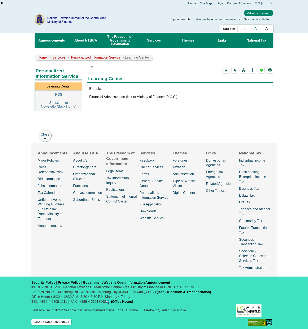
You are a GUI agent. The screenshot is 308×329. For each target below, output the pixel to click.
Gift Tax (244, 202)
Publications (115, 189)
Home (192, 3)
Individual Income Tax (208, 19)
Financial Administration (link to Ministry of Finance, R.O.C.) (133, 97)
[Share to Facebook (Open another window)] (252, 70)
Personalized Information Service (95, 57)
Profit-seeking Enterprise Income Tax (252, 176)
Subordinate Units (86, 199)
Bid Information (49, 179)
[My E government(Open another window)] (269, 322)
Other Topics (215, 190)
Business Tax (233, 19)
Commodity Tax (250, 221)
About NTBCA (85, 40)
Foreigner (180, 160)
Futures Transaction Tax (254, 230)
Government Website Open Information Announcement (126, 282)
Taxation (179, 167)
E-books (95, 88)
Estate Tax (247, 195)
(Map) (161, 292)
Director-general (85, 167)
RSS (270, 3)
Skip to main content (16, 2)
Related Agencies (219, 183)
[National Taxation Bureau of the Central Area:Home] (82, 19)
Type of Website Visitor (185, 183)
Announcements (51, 40)
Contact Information (87, 193)
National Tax (252, 19)
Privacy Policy (69, 282)
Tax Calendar (48, 193)
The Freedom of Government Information (119, 40)
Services (154, 40)
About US (80, 160)
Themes (188, 40)
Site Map (206, 3)
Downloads (148, 211)
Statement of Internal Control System (121, 199)
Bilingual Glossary (239, 3)
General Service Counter (152, 183)
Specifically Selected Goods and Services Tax (254, 255)
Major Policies (48, 160)
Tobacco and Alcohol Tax (254, 211)
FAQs (219, 3)
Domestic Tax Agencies (216, 163)
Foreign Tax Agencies (215, 174)
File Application (151, 204)
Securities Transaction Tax (251, 242)
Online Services (151, 167)
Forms (144, 174)
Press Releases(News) (50, 169)
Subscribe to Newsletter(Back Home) (58, 104)
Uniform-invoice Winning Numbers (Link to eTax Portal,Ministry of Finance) (51, 209)
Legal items (114, 171)
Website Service (152, 218)
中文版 (259, 3)
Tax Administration (252, 267)
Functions (80, 186)
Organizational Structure (84, 176)
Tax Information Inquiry (117, 180)
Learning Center (59, 86)
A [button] (244, 28)
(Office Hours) (122, 301)
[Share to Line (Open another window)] (261, 70)
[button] (226, 70)
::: (2, 2)
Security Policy (43, 282)
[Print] (270, 70)
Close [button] (45, 134)
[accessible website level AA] (257, 322)
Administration (183, 174)
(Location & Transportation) (189, 292)
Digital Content (184, 193)
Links (222, 40)
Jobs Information (50, 186)
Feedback (147, 160)
